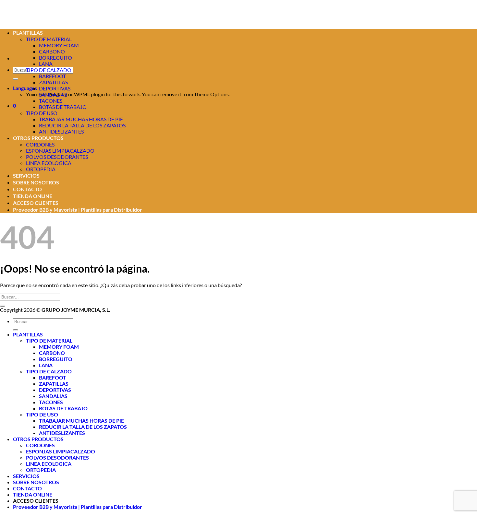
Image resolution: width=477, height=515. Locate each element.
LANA (46, 64)
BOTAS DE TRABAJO (63, 107)
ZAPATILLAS (53, 82)
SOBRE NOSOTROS (36, 182)
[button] (14, 105)
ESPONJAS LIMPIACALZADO (60, 150)
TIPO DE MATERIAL (49, 340)
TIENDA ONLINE (32, 196)
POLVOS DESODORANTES (57, 157)
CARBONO (52, 51)
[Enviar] (15, 79)
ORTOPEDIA (40, 169)
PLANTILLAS (28, 334)
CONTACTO (27, 189)
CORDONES (40, 144)
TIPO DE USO (41, 113)
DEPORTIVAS (54, 88)
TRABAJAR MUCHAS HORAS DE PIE (81, 119)
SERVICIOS (26, 175)
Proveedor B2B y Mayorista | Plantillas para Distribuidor (77, 209)
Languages (25, 88)
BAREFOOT (52, 76)
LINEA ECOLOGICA (48, 163)
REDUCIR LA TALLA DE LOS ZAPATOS (82, 125)
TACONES (50, 101)
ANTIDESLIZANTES (61, 131)
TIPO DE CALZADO (48, 70)
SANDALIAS (53, 94)
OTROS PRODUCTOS (38, 138)
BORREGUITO (55, 57)
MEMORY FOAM (59, 45)
